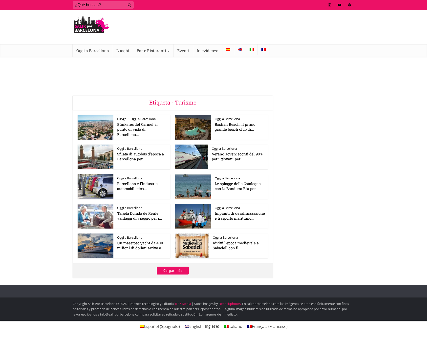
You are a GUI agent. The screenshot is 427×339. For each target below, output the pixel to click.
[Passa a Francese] (264, 49)
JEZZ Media (183, 303)
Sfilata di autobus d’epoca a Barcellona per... (140, 156)
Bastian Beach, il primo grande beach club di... (235, 127)
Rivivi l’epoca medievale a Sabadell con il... (236, 245)
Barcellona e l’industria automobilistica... (137, 186)
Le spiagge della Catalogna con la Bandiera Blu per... (238, 186)
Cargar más (172, 270)
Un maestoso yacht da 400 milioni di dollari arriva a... (140, 245)
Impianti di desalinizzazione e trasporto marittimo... (240, 216)
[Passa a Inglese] (240, 49)
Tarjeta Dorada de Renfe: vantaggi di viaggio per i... (139, 216)
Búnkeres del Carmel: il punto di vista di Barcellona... (137, 129)
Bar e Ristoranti (151, 50)
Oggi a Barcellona (92, 50)
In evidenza (207, 50)
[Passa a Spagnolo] (228, 49)
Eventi (183, 50)
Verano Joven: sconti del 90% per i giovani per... (237, 156)
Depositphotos (230, 303)
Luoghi (122, 50)
